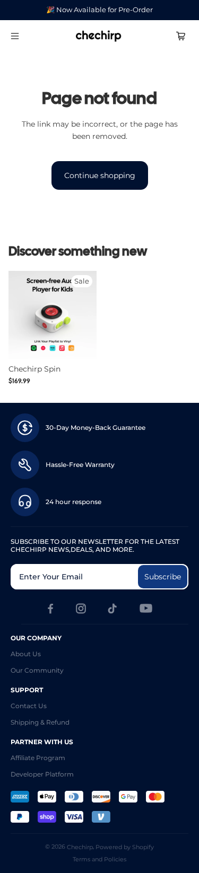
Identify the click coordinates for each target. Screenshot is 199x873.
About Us (26, 654)
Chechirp (80, 847)
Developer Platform (42, 774)
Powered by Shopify (125, 847)
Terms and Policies (99, 859)
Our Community (37, 670)
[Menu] (15, 36)
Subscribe (162, 576)
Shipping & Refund (40, 722)
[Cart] (181, 36)
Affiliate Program (38, 758)
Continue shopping (99, 175)
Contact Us (29, 706)
